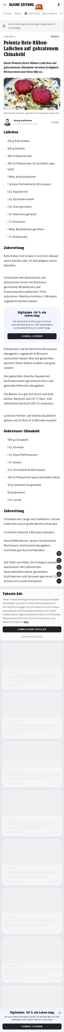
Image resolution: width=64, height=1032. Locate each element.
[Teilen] (59, 574)
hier (26, 622)
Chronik (9, 37)
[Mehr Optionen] (59, 581)
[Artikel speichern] (59, 567)
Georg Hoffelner (23, 120)
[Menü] (4, 5)
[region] (32, 13)
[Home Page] (21, 4)
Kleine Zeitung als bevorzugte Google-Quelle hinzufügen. (31, 26)
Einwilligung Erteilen (32, 629)
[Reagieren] (59, 553)
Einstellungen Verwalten (32, 636)
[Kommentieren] (59, 560)
